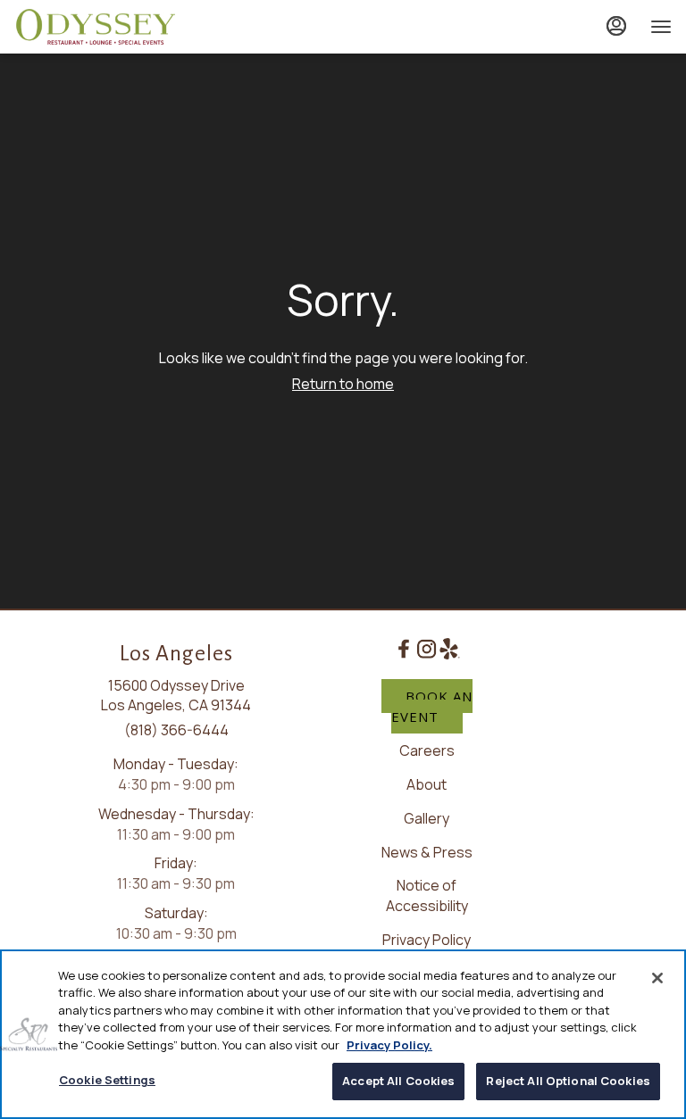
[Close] (657, 978)
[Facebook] (403, 647)
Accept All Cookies (398, 1081)
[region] (343, 1034)
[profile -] (616, 26)
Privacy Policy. (389, 1045)
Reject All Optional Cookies (568, 1081)
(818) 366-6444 (176, 730)
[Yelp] (449, 647)
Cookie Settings (107, 1080)
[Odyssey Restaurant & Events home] (94, 26)
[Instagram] (426, 647)
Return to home (343, 384)
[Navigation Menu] (661, 27)
